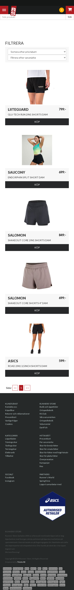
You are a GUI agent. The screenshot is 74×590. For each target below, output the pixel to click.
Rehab (25, 578)
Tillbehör (9, 456)
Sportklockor (8, 582)
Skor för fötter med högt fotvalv (54, 452)
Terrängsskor (53, 582)
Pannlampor (62, 575)
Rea (41, 466)
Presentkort (10, 417)
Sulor (32, 582)
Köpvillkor (9, 410)
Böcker (33, 569)
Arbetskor (7, 569)
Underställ (42, 585)
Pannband (52, 575)
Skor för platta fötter (49, 456)
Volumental (45, 424)
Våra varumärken (47, 417)
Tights (62, 582)
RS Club (43, 413)
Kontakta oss (11, 407)
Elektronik (10, 452)
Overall (43, 575)
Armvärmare (18, 569)
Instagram (9, 481)
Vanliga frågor (11, 420)
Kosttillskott (52, 572)
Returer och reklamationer (17, 413)
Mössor (36, 575)
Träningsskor (11, 442)
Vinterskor (27, 588)
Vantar (62, 585)
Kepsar (31, 572)
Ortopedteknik (46, 410)
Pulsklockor (7, 578)
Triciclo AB (21, 562)
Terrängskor (11, 449)
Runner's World (47, 477)
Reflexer (17, 578)
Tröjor (26, 585)
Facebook (9, 477)
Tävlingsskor (11, 445)
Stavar (17, 582)
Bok (39, 569)
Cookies (9, 424)
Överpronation (46, 459)
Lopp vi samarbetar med (50, 484)
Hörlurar (16, 572)
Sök (70, 16)
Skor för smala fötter (49, 449)
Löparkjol (6, 575)
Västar (5, 588)
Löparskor (27, 575)
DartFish (43, 427)
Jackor (23, 572)
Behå (27, 569)
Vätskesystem (15, 588)
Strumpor (25, 582)
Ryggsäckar (34, 578)
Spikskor (50, 578)
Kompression (40, 572)
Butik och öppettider (49, 407)
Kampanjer (45, 462)
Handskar (7, 572)
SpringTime (45, 481)
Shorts (42, 578)
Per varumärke (46, 442)
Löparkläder (10, 438)
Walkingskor (53, 585)
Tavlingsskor (41, 582)
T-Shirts (33, 585)
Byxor (45, 569)
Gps (60, 569)
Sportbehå (60, 578)
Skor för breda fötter (49, 445)
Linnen (62, 572)
